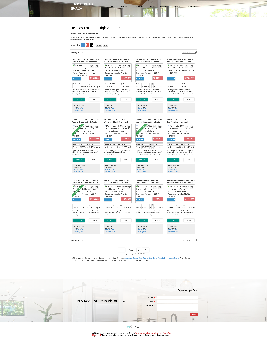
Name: (151, 298)
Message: (150, 305)
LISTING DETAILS (79, 99)
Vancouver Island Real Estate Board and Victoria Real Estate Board (151, 258)
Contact (193, 7)
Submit (193, 314)
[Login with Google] (87, 46)
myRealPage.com (134, 327)
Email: (151, 301)
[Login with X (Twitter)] (91, 46)
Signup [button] (98, 45)
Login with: (75, 45)
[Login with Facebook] (83, 46)
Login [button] (106, 45)
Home (113, 7)
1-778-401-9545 (78, 109)
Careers (164, 7)
